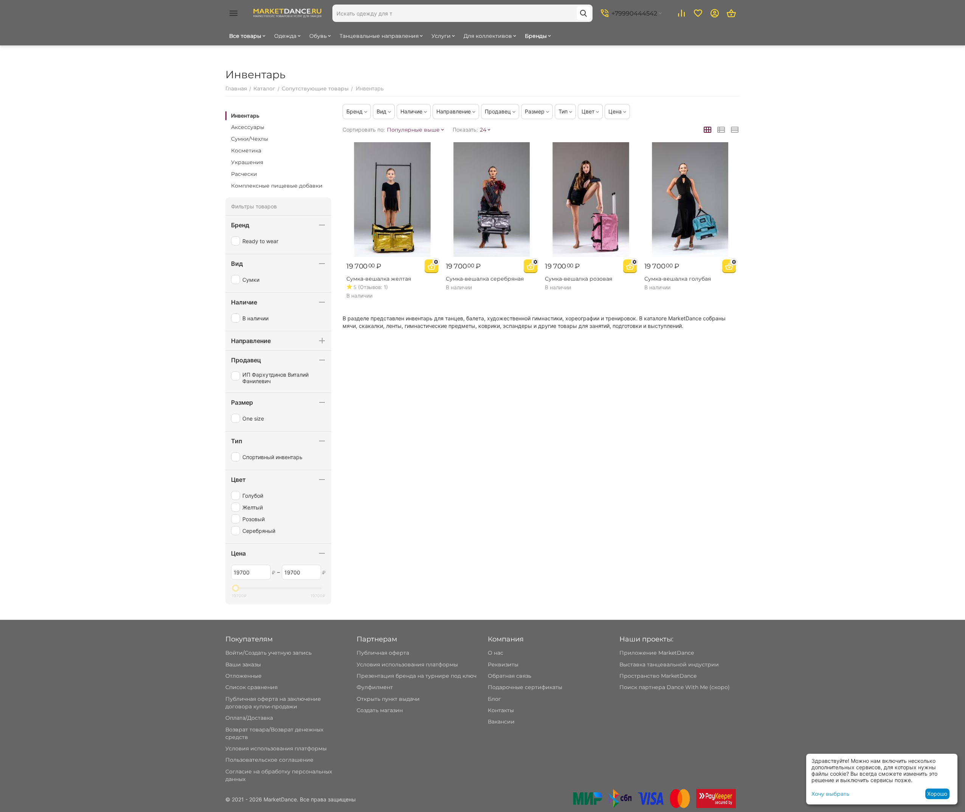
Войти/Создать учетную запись (268, 652)
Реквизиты (503, 664)
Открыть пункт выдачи (388, 699)
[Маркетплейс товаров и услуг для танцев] (287, 12)
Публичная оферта (383, 652)
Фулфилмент (375, 687)
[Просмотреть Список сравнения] (681, 13)
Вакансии (501, 721)
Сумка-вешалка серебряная (485, 279)
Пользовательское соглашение (269, 759)
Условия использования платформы (276, 748)
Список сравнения (251, 687)
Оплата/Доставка (249, 717)
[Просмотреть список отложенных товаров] (698, 13)
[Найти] (583, 13)
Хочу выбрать (830, 793)
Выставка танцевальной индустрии (669, 664)
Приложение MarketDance (656, 652)
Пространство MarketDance (658, 675)
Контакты (501, 710)
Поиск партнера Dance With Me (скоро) (674, 687)
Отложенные (243, 675)
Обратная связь (509, 675)
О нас (495, 652)
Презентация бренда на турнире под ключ (416, 675)
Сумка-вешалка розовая (578, 279)
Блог (494, 699)
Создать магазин (380, 710)
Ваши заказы (243, 664)
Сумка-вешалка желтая (378, 279)
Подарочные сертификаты (525, 687)
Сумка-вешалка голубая (677, 279)
